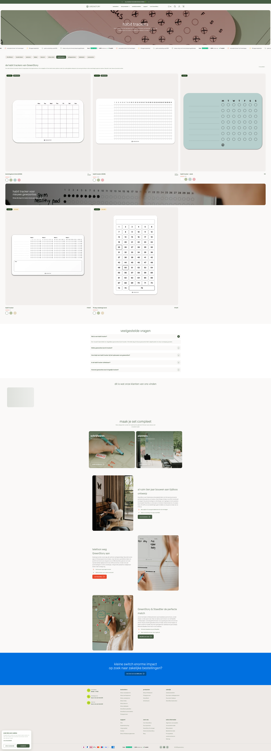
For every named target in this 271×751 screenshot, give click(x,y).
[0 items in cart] (184, 6)
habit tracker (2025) (99, 174)
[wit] (6, 180)
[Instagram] (167, 747)
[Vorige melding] (122, 2)
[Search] (175, 6)
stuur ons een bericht (97, 698)
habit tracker (9, 308)
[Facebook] (164, 747)
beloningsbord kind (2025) (13, 174)
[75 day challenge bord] (135, 256)
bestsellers (115, 6)
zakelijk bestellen (136, 6)
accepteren (23, 746)
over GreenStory (154, 6)
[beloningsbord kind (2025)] (48, 122)
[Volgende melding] (149, 2)
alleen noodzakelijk (9, 746)
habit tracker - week (186, 174)
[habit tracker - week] (223, 122)
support (145, 6)
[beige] (15, 313)
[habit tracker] (48, 256)
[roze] (19, 180)
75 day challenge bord (100, 308)
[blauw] (15, 180)
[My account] (179, 6)
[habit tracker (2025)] (135, 122)
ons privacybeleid (7, 740)
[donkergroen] (10, 180)
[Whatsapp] (160, 747)
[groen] (98, 313)
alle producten (124, 6)
